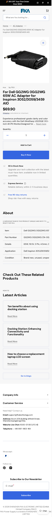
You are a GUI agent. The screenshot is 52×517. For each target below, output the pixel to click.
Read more (14, 126)
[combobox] (25, 17)
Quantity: (7, 132)
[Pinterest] (43, 3)
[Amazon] (48, 3)
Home (5, 26)
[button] (4, 10)
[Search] (43, 17)
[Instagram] (37, 3)
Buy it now (25, 157)
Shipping (6, 113)
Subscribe (25, 504)
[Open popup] (25, 186)
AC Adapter (18, 26)
